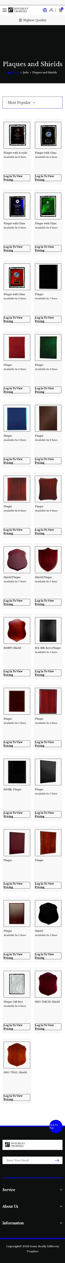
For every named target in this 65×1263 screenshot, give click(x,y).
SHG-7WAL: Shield (15, 1072)
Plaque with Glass (46, 154)
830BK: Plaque (13, 789)
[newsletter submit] (57, 1160)
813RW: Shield (12, 647)
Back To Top (53, 1126)
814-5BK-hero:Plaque (48, 650)
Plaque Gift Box (15, 1003)
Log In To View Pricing (13, 178)
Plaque (46, 296)
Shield (46, 933)
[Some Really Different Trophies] (18, 10)
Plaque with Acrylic (16, 154)
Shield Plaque (15, 579)
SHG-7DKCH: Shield (47, 1001)
